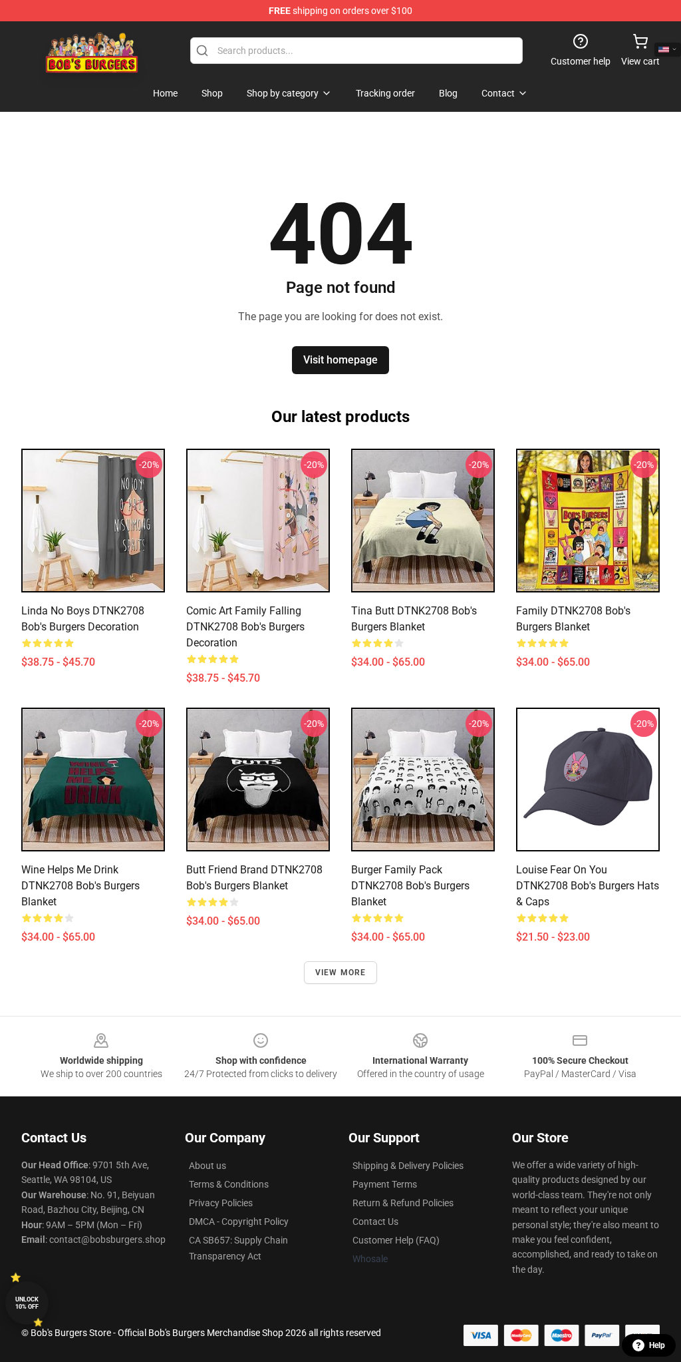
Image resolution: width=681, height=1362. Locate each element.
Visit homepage (340, 359)
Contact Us (375, 1221)
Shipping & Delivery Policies (408, 1165)
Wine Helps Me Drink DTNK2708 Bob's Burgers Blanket (80, 885)
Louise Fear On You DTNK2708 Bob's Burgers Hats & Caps (587, 885)
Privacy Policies (221, 1203)
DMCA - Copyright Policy (239, 1221)
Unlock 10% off (27, 1303)
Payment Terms (384, 1184)
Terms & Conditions (229, 1184)
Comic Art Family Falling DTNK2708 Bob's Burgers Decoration (245, 626)
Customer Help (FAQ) (396, 1240)
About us (207, 1165)
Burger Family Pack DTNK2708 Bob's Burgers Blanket (410, 885)
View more (340, 972)
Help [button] (657, 1345)
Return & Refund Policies (403, 1203)
